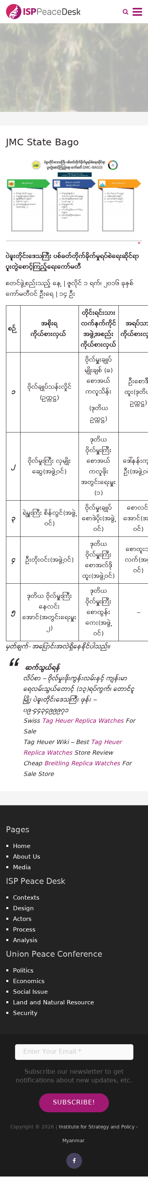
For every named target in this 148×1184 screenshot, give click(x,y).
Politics (23, 971)
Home (21, 846)
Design (23, 908)
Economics (29, 981)
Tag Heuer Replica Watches (83, 721)
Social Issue (30, 992)
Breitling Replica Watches (82, 763)
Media (22, 867)
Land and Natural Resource (53, 1002)
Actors (22, 919)
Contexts (26, 898)
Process (24, 930)
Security (25, 1013)
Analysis (25, 940)
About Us (26, 857)
